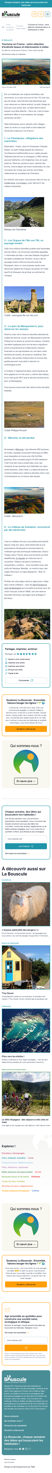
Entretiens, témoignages (13, 1153)
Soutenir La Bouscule (26, 729)
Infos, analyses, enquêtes (10, 27)
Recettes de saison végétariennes (17, 1186)
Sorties (38, 1172)
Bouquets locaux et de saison (15, 1176)
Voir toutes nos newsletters (16, 853)
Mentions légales (10, 1459)
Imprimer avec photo (16, 663)
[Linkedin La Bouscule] (24, 654)
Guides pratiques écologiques (16, 1190)
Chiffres (35, 1190)
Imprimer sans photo (16, 666)
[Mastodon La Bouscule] (27, 654)
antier (22, 558)
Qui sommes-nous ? (13, 1421)
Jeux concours (9, 1462)
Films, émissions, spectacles (15, 1167)
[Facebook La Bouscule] (18, 654)
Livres (30, 1158)
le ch (18, 558)
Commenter (24, 680)
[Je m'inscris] (26, 1348)
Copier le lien (13, 673)
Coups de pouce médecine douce (17, 1162)
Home (3, 27)
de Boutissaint (15, 588)
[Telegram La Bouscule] (30, 654)
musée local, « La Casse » (15, 183)
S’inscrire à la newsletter (15, 1425)
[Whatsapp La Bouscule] (32, 654)
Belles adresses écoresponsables (17, 1172)
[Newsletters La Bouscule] (29, 1449)
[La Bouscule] (11, 14)
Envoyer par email (15, 670)
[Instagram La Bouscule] (21, 654)
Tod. (33, 1467)
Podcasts (35, 1176)
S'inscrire (34, 14)
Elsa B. (48, 87)
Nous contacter (11, 1416)
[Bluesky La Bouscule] (35, 654)
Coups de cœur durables (13, 1181)
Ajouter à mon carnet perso (19, 659)
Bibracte (19, 449)
